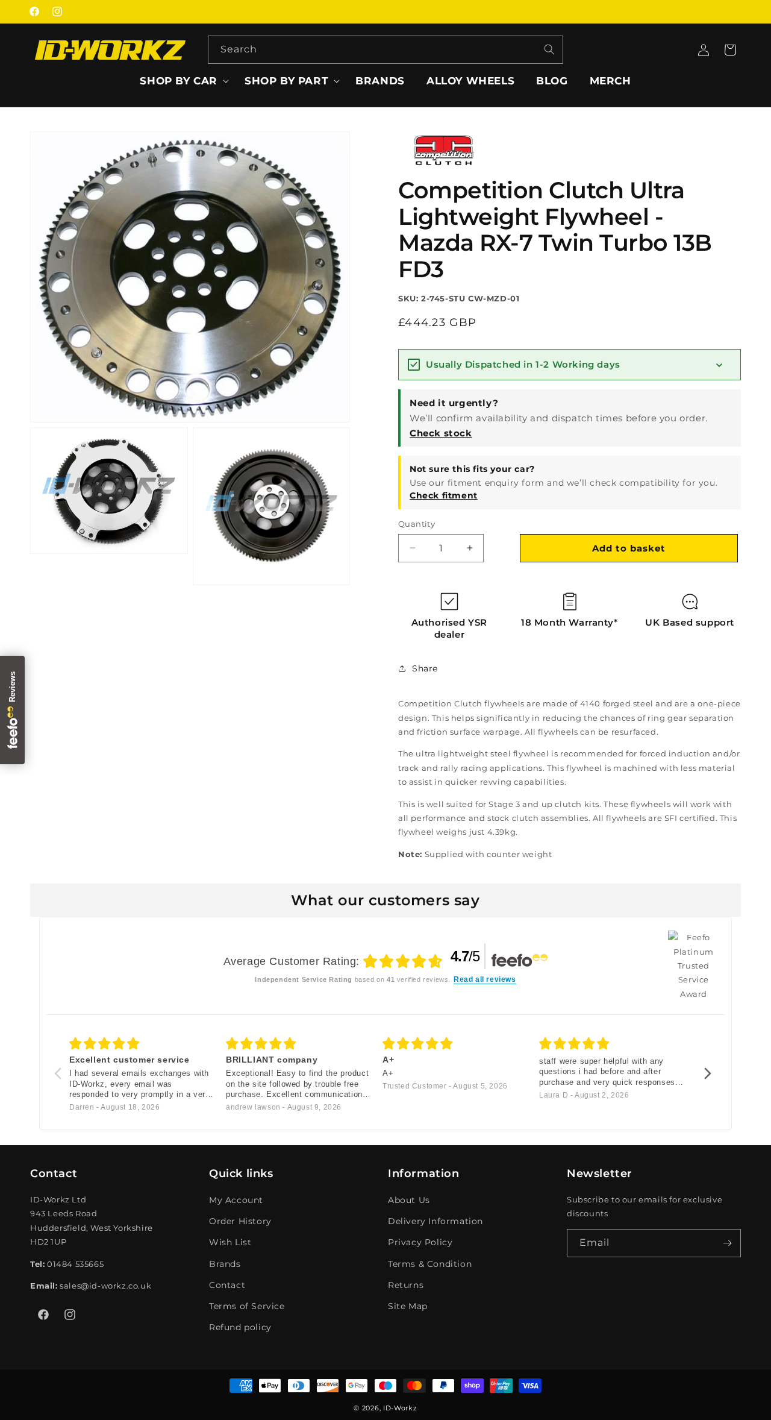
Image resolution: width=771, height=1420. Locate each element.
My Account (236, 1200)
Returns (405, 1285)
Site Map (408, 1306)
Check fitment (444, 495)
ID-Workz (400, 1408)
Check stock (441, 432)
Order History (240, 1221)
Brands (225, 1263)
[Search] (549, 49)
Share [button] (425, 667)
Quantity (416, 524)
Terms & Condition (430, 1263)
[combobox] (385, 49)
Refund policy (240, 1327)
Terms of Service (247, 1306)
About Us (409, 1200)
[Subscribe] (727, 1243)
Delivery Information (435, 1221)
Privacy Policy (420, 1242)
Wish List (230, 1242)
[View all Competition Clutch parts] (443, 164)
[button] (181, 81)
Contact (227, 1285)
